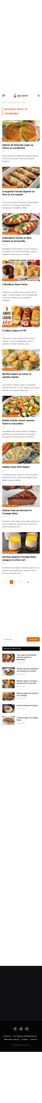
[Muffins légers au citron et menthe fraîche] (21, 360)
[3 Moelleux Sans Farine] (21, 270)
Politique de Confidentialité (25, 1036)
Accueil (4, 102)
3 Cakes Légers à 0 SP (14, 330)
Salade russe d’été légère (16, 467)
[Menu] (3, 95)
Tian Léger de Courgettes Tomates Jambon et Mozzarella (26, 657)
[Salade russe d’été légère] (21, 453)
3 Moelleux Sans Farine (15, 284)
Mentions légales (11, 1039)
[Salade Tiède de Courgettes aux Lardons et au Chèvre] (8, 671)
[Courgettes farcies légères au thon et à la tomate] (21, 177)
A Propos (7, 1036)
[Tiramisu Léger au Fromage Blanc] (8, 720)
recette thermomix (15, 102)
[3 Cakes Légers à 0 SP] (21, 316)
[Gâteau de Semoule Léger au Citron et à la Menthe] (21, 131)
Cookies (25, 1039)
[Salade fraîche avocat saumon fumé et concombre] (21, 406)
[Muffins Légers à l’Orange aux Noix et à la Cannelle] (8, 684)
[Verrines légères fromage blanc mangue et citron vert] (21, 542)
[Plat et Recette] (21, 95)
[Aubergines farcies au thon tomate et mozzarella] (21, 224)
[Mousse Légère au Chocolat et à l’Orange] (8, 696)
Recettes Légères (10, 140)
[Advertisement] (21, 21)
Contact (34, 1039)
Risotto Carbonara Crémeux (27, 705)
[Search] (38, 95)
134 (28, 582)
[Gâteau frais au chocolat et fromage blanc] (21, 496)
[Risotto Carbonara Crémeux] (8, 708)
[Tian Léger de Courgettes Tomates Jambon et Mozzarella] (8, 658)
